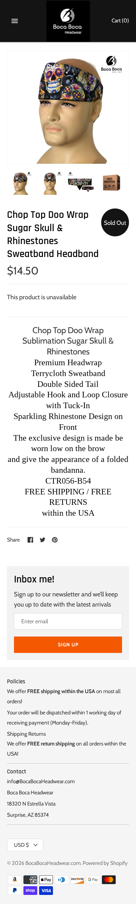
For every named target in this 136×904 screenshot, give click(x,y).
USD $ (21, 845)
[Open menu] (14, 21)
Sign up (68, 644)
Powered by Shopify (105, 863)
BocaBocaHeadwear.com (53, 863)
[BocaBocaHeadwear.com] (68, 21)
